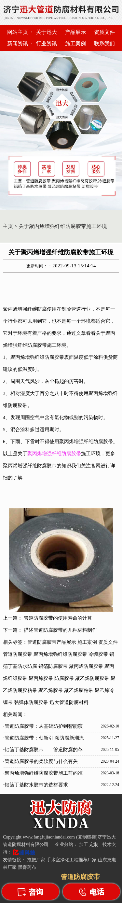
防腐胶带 (64, 678)
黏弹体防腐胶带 (31, 702)
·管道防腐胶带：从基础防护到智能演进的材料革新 (43, 728)
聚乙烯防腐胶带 (92, 678)
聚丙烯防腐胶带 (86, 666)
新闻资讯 (17, 43)
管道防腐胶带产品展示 (51, 642)
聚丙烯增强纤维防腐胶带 (60, 654)
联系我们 (104, 43)
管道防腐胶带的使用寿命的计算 (58, 618)
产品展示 (75, 32)
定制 (94, 844)
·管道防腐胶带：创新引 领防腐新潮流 (43, 738)
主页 (8, 226)
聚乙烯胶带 (50, 690)
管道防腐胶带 (17, 654)
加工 (84, 844)
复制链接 (87, 837)
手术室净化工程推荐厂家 (72, 859)
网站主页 (17, 32)
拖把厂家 (36, 859)
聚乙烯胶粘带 (78, 690)
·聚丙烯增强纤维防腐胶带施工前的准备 (43, 774)
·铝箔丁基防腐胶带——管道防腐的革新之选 (43, 751)
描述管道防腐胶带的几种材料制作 (60, 630)
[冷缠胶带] (61, 828)
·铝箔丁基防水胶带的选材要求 (35, 784)
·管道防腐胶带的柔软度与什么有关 (40, 761)
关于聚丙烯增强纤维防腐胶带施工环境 (63, 226)
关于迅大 (46, 32)
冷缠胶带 (98, 654)
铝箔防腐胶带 (53, 666)
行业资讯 (46, 43)
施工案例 (75, 43)
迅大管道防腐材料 (68, 702)
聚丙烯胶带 (41, 678)
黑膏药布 (27, 867)
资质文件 (104, 32)
